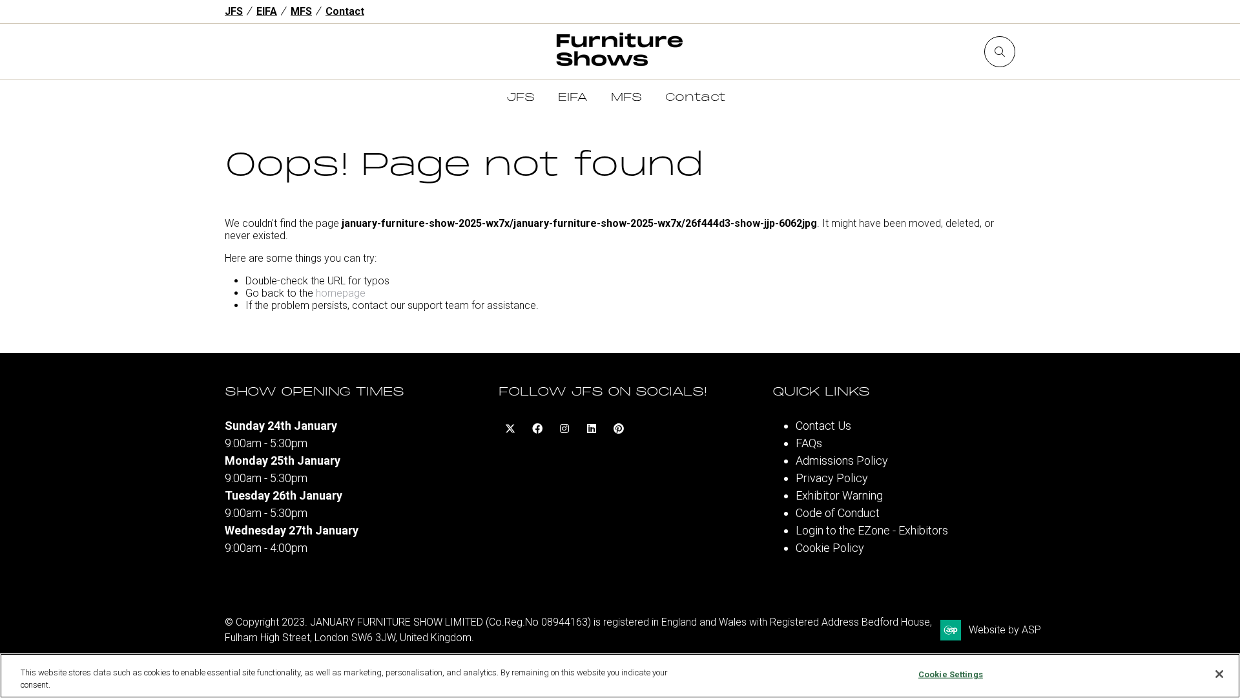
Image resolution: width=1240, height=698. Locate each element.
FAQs (809, 443)
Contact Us (823, 425)
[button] (999, 51)
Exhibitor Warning (839, 495)
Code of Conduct (838, 513)
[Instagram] (564, 428)
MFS (301, 11)
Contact (345, 11)
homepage (341, 293)
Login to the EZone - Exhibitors (872, 530)
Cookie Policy (830, 548)
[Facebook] (537, 428)
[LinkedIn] (591, 428)
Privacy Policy (832, 478)
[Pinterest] (618, 428)
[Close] (1219, 674)
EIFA (266, 11)
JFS (234, 11)
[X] (510, 428)
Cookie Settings (950, 674)
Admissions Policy (842, 460)
